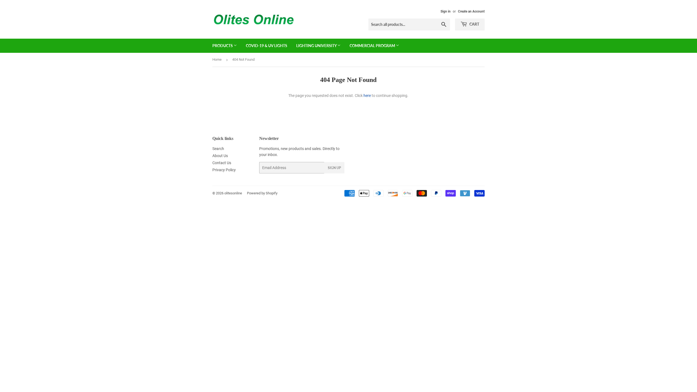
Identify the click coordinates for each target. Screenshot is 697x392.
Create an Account (471, 11)
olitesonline (233, 193)
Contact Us (221, 163)
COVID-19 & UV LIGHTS (266, 45)
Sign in (446, 11)
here (367, 95)
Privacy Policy (224, 170)
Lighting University (316, 45)
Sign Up (334, 168)
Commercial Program (373, 45)
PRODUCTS (223, 45)
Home (217, 59)
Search (218, 148)
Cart (474, 24)
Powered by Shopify (262, 193)
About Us (220, 156)
